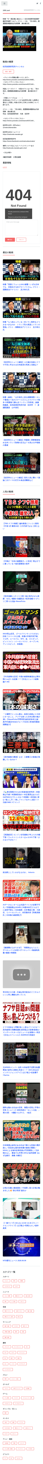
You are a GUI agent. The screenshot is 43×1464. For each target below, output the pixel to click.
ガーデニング (22, 1363)
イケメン (6, 1388)
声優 (14, 1443)
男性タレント (17, 1428)
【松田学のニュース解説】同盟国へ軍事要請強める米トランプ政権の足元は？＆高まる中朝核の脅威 (21, 442)
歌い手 (19, 1316)
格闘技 (21, 1280)
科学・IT (25, 1326)
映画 (13, 1422)
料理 (5, 1378)
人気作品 (6, 1443)
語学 (16, 1331)
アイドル (21, 1422)
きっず (6, 1433)
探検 (18, 1358)
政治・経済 (8, 71)
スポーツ (22, 1301)
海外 (5, 1301)
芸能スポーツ (18, 1295)
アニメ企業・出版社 (9, 1448)
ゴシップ (22, 1443)
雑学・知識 (7, 1326)
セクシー (14, 1433)
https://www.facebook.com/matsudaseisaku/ (19, 141)
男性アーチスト (8, 1311)
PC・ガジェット (17, 1346)
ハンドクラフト (8, 1369)
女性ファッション (17, 1388)
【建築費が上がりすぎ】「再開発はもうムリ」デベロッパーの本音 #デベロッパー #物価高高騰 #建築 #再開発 (21, 950)
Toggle (4, 4)
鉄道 (12, 1358)
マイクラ (16, 1397)
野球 (14, 1280)
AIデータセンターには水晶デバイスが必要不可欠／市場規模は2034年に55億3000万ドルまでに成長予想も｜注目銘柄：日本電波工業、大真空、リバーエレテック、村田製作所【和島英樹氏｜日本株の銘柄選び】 (21, 910)
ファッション (22, 1352)
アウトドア (7, 1346)
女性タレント (28, 1428)
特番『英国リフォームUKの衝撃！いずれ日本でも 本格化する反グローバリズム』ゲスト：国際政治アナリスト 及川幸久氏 (21, 287)
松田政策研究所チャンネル (13, 67)
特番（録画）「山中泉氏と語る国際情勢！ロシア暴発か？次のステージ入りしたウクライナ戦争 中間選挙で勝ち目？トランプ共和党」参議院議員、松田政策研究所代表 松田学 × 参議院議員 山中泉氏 (21, 402)
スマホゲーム (7, 1403)
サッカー (6, 1280)
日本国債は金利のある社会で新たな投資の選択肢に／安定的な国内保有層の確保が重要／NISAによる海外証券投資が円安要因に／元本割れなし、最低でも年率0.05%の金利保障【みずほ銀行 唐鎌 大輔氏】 (21, 1150)
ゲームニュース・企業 (27, 1397)
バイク (13, 1363)
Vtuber (30, 1448)
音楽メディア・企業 (9, 1316)
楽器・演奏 (30, 1311)
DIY (5, 1352)
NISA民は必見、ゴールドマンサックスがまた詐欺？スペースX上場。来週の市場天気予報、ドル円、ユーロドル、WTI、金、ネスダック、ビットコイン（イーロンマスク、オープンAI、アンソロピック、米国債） (21, 639)
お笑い (6, 1422)
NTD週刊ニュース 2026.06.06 (14, 1261)
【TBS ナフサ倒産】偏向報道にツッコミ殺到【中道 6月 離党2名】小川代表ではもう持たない (21, 526)
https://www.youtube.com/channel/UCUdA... (19, 84)
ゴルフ (16, 1286)
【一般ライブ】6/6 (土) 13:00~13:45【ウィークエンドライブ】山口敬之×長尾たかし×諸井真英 (21, 1225)
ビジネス (16, 1326)
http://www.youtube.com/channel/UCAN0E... (19, 80)
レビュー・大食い (15, 1378)
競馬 (5, 1412)
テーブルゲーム (18, 1403)
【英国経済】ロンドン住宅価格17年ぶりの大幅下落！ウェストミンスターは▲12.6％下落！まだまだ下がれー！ (21, 837)
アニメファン (20, 1448)
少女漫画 (27, 1388)
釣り (27, 1346)
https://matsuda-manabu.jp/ (13, 134)
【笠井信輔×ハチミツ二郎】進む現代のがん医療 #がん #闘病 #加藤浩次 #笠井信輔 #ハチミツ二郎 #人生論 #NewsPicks (21, 598)
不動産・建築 (7, 1331)
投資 (23, 1331)
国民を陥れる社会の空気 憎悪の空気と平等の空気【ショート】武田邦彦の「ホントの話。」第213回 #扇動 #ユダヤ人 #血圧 (21, 1110)
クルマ (12, 1352)
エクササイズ (7, 1286)
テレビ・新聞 (7, 1295)
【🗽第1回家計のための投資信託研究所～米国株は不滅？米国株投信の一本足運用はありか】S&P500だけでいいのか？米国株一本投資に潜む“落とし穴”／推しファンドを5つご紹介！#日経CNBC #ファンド (21, 797)
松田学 (5, 167)
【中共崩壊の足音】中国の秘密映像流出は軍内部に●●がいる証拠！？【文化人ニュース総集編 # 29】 (21, 679)
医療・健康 (7, 1337)
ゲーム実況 (7, 1397)
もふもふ (18, 1458)
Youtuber (7, 1428)
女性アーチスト (19, 1311)
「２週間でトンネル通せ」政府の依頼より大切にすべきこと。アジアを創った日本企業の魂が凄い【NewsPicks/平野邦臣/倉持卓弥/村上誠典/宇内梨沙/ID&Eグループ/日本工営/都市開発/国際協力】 (21, 719)
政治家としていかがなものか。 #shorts (18, 872)
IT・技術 (13, 1301)
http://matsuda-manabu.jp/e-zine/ (15, 148)
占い (5, 1363)
